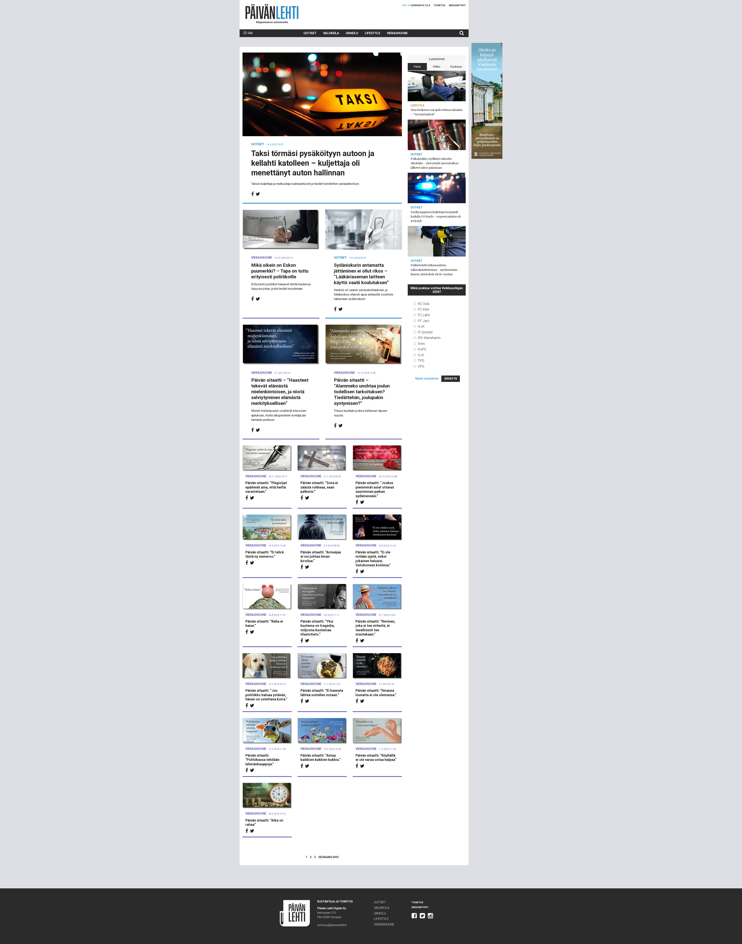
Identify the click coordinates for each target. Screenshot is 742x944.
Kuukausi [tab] (456, 66)
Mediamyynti (457, 5)
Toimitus (439, 5)
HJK (421, 326)
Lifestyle (372, 33)
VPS (421, 366)
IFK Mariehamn (429, 338)
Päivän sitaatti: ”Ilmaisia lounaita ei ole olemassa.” (376, 692)
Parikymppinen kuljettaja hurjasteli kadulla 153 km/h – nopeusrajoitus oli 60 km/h (436, 216)
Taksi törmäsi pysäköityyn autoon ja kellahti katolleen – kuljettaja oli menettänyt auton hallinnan (312, 163)
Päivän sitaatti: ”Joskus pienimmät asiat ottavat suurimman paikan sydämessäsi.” (375, 489)
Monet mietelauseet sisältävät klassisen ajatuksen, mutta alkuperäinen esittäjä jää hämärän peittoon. (278, 415)
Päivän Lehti (272, 14)
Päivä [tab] (417, 66)
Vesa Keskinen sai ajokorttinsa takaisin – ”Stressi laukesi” (436, 112)
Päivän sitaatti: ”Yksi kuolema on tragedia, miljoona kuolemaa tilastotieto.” (317, 627)
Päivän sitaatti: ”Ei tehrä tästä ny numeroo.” (264, 554)
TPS (421, 361)
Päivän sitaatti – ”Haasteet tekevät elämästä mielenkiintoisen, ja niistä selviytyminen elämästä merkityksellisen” (279, 391)
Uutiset (310, 33)
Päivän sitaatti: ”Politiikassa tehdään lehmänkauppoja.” (262, 759)
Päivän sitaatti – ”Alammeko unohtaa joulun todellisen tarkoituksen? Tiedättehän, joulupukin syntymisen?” (362, 391)
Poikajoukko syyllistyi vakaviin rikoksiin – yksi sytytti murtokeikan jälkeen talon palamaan (435, 163)
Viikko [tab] (436, 66)
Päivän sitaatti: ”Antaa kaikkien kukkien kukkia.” (320, 757)
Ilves (421, 344)
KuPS (422, 349)
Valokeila (331, 33)
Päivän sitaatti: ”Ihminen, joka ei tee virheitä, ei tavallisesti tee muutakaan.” (375, 627)
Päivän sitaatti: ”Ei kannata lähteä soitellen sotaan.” (321, 692)
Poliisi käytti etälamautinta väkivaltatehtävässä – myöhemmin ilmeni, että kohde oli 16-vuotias (434, 269)
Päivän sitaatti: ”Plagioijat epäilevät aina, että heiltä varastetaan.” (266, 487)
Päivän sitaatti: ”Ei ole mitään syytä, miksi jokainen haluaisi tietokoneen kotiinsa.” (373, 558)
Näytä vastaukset (426, 378)
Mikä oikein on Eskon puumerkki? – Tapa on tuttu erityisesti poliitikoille (279, 271)
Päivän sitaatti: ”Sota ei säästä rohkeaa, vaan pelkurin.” (319, 487)
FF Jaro (423, 321)
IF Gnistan (425, 332)
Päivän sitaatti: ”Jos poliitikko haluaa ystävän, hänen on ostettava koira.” (266, 694)
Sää (250, 33)
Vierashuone (397, 33)
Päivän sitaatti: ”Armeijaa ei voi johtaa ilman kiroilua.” (320, 556)
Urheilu (352, 33)
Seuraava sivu (328, 857)
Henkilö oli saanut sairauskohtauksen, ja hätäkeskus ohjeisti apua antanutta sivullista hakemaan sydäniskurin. (363, 294)
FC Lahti (424, 315)
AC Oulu (423, 304)
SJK (421, 355)
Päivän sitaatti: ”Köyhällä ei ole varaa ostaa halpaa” (376, 757)
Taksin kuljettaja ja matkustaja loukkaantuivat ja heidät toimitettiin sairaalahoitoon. (305, 184)
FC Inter (424, 309)
